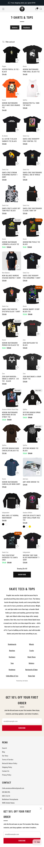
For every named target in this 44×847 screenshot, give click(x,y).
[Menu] (3, 9)
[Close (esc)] (41, 808)
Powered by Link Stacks (22, 680)
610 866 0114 (6, 792)
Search (4, 748)
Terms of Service (7, 759)
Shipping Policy (7, 767)
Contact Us (5, 771)
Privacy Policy (6, 775)
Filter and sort (10, 42)
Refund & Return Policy (9, 763)
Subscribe (22, 841)
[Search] (41, 9)
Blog (3, 752)
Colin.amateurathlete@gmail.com (13, 788)
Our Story (5, 756)
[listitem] (22, 3)
